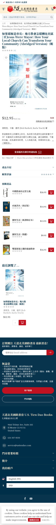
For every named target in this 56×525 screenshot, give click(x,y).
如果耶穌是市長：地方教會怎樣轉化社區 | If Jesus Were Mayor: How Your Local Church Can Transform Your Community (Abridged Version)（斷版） (27, 26)
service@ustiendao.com (19, 445)
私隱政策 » (46, 520)
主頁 (4, 23)
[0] (52, 9)
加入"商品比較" (8, 157)
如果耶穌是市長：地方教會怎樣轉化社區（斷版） (14, 302)
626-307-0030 (14, 437)
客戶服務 (28, 390)
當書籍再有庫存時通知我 (26, 151)
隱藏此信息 (34, 519)
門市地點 (28, 399)
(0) (15, 50)
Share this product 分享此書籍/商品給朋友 (34, 157)
